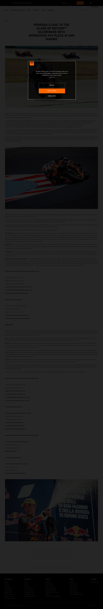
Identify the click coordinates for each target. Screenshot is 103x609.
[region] (52, 80)
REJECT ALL (51, 85)
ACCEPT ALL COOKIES (52, 91)
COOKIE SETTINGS (52, 96)
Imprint (54, 77)
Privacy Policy (51, 77)
